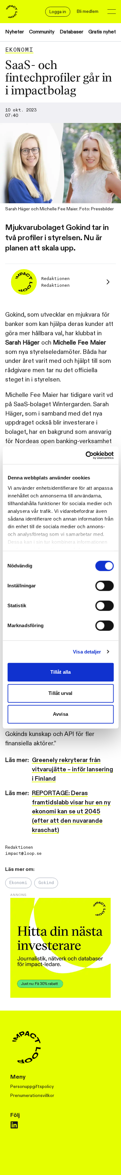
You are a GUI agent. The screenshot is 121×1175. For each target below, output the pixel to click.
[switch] (104, 586)
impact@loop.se (23, 853)
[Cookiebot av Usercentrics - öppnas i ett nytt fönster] (86, 455)
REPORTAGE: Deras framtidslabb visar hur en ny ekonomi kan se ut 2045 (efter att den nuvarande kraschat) (71, 811)
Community (42, 32)
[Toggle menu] (111, 11)
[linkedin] (14, 1125)
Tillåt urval (60, 693)
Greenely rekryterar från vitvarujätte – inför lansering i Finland (72, 769)
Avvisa (60, 714)
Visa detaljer (87, 651)
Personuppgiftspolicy (32, 1086)
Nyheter (14, 32)
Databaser (71, 32)
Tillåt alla (60, 672)
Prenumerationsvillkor (32, 1095)
